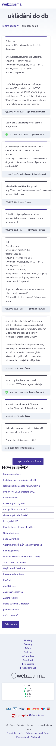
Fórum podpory (10, 26)
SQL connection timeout (15, 563)
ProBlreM (7, 580)
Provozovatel (22, 737)
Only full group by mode (14, 504)
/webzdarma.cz (28, 668)
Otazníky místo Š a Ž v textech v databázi (22, 545)
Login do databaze (12, 474)
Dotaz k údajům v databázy (16, 604)
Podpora (28, 652)
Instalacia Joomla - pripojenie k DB (19, 480)
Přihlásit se (28, 664)
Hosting (28, 640)
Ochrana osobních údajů (37, 733)
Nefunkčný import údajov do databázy (21, 557)
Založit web (28, 660)
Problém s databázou (13, 574)
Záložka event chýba (13, 592)
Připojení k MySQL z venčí (15, 510)
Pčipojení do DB (10, 521)
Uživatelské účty (11, 533)
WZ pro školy (28, 656)
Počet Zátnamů (10, 616)
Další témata (11, 624)
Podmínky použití (15, 733)
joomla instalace (11, 610)
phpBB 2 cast (9, 586)
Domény (28, 644)
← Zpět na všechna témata (28, 461)
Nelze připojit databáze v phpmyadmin (21, 486)
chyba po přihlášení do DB (15, 515)
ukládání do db (10, 498)
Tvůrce (28, 648)
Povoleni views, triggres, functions (19, 527)
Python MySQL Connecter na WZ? (19, 492)
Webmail (35, 737)
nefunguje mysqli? (11, 551)
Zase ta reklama (10, 598)
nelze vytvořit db (11, 539)
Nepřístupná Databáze (14, 568)
